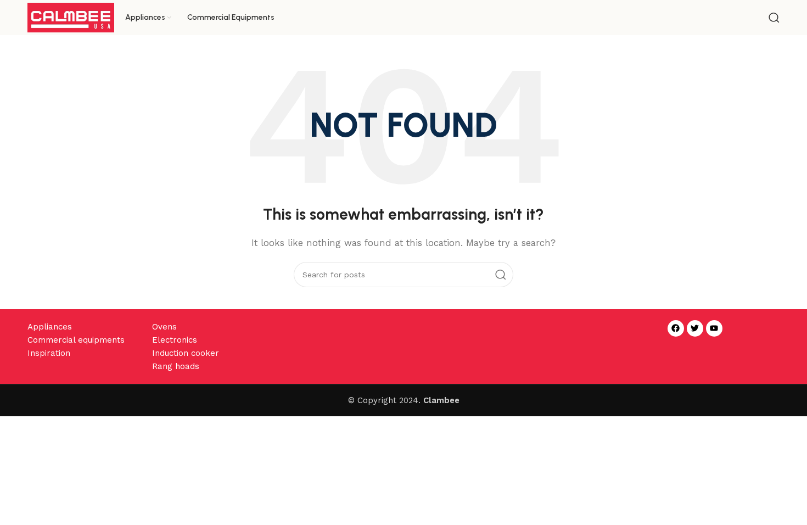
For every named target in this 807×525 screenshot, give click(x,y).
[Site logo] (70, 17)
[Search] (774, 18)
